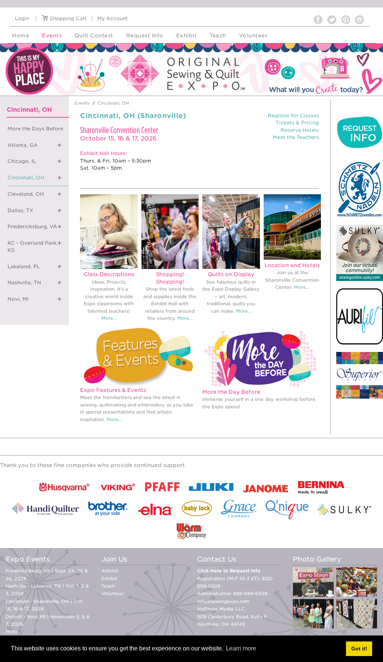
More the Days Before (35, 129)
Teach (108, 586)
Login (22, 18)
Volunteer (112, 593)
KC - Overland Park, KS (32, 246)
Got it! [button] (359, 649)
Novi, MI (17, 299)
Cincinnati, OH (25, 177)
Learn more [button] (241, 648)
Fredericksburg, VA (32, 226)
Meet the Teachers (296, 137)
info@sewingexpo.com (223, 601)
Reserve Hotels (300, 130)
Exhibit (109, 578)
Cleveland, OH (25, 194)
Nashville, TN (24, 282)
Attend (109, 570)
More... (109, 318)
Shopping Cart (67, 18)
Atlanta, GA (22, 145)
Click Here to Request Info (228, 570)
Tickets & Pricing (297, 123)
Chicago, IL (21, 161)
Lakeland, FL (23, 266)
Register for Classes (293, 115)
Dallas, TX (20, 210)
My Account (112, 18)
